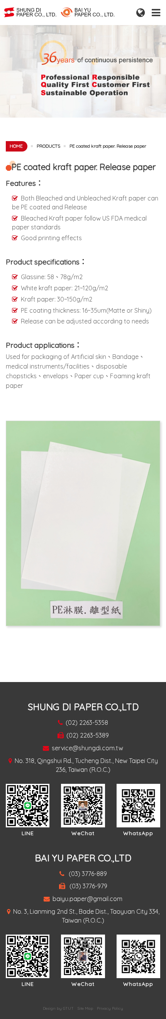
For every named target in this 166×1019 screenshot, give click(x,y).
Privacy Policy (110, 1008)
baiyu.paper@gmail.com (87, 899)
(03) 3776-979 (87, 886)
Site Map (85, 1008)
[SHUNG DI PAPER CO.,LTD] (70, 12)
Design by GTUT (58, 1008)
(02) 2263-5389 (87, 735)
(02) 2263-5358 (87, 722)
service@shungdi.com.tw (87, 748)
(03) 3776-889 (87, 874)
